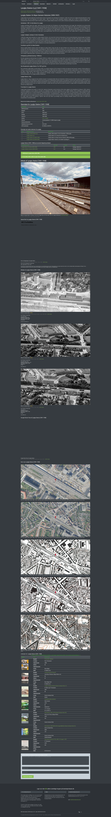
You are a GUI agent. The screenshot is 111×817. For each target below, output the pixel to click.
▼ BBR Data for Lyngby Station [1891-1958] (30, 153)
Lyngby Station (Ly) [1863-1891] (33, 139)
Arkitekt (54, 4)
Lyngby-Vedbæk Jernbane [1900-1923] (29, 149)
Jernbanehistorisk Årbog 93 (50, 672)
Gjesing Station (36, 1)
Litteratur (68, 4)
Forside (23, 4)
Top (79, 812)
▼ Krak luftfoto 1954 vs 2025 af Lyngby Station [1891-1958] (33, 156)
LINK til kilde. (45, 262)
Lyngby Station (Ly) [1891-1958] (33, 137)
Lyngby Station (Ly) (30, 135)
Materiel (48, 4)
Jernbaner (29, 4)
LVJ (54, 149)
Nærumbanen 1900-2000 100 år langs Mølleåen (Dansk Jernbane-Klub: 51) (60, 725)
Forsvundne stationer (49, 659)
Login (73, 4)
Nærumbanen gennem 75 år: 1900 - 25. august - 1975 (56, 739)
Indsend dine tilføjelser (27, 776)
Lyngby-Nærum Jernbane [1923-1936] (29, 147)
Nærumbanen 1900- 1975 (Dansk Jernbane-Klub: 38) (55, 712)
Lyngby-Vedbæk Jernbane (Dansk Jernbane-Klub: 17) (56, 685)
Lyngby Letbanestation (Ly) (32, 133)
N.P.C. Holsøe (45, 118)
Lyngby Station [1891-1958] (41, 101)
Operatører (42, 4)
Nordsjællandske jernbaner (50, 699)
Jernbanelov (61, 4)
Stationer (36, 4)
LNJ (54, 147)
